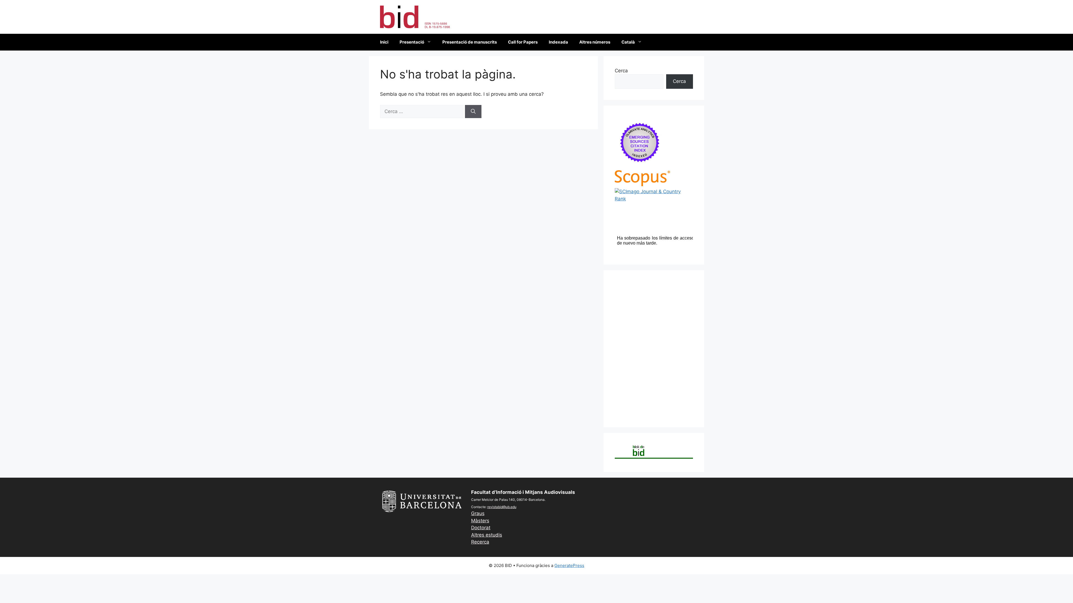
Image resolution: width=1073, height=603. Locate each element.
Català (628, 42)
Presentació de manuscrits (469, 42)
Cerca (621, 70)
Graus (478, 513)
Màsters (480, 520)
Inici (384, 42)
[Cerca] (473, 111)
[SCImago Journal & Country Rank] (654, 199)
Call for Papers (523, 42)
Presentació (412, 42)
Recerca (480, 542)
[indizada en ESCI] (640, 166)
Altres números (594, 42)
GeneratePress (569, 565)
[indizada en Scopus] (642, 184)
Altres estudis (486, 535)
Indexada (558, 42)
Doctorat (480, 527)
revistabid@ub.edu (501, 507)
